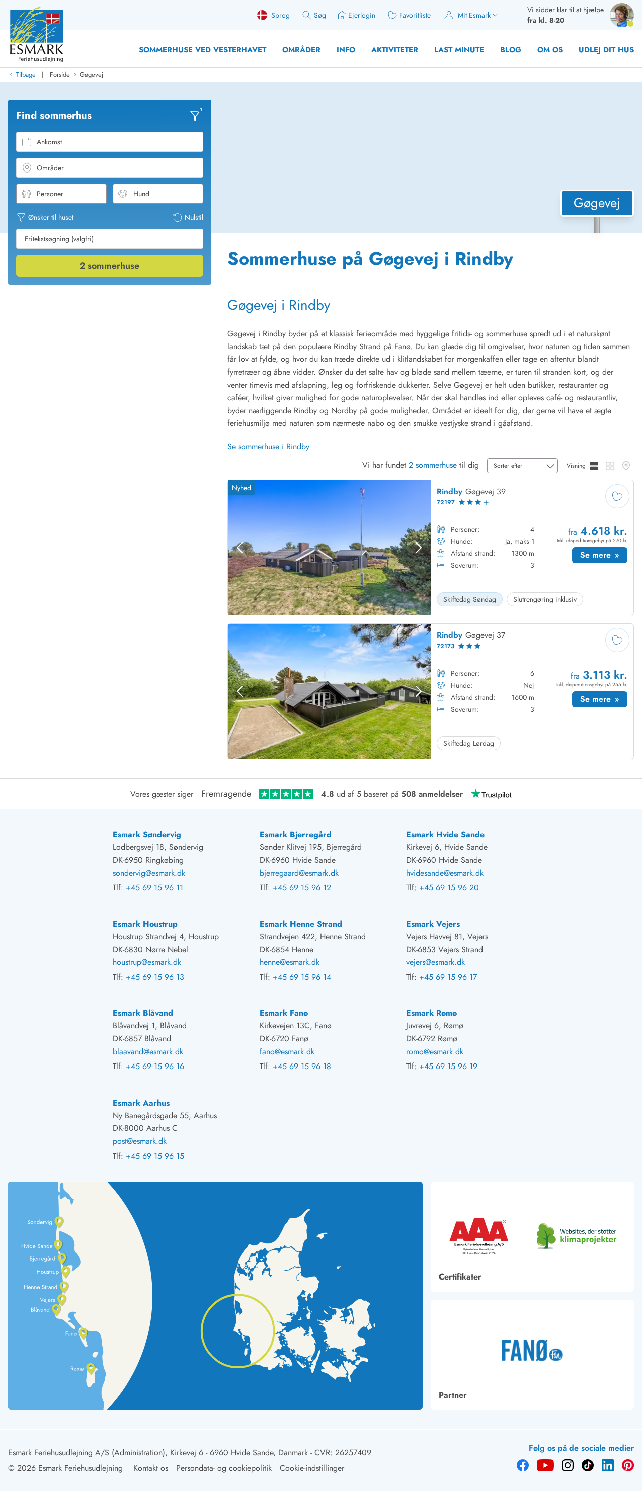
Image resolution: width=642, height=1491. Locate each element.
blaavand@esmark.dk (148, 1051)
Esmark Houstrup (145, 924)
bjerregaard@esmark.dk (299, 873)
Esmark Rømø (431, 1013)
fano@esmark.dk (287, 1051)
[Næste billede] (419, 548)
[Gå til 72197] (430, 547)
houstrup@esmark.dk (147, 962)
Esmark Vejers (433, 924)
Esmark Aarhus (141, 1103)
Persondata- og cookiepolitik (224, 1468)
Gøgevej (91, 74)
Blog (510, 49)
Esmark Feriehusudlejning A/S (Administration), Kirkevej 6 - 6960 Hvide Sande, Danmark (158, 1452)
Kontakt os (150, 1468)
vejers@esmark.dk (435, 962)
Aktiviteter (394, 49)
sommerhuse (109, 265)
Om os (550, 49)
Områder (301, 49)
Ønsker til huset (50, 217)
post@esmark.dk (140, 1141)
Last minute (459, 49)
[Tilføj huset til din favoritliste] (617, 496)
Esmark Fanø (284, 1013)
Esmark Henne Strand (301, 924)
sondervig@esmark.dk (149, 873)
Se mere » (603, 556)
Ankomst (49, 142)
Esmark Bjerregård (296, 834)
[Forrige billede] (240, 548)
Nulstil (194, 217)
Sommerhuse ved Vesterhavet (202, 49)
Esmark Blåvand (143, 1013)
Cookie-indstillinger (312, 1468)
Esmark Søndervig (147, 834)
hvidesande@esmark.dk (445, 873)
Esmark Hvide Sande (445, 834)
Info (346, 49)
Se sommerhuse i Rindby (268, 446)
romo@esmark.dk (434, 1051)
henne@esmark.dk (289, 962)
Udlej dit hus (606, 49)
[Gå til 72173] (430, 691)
